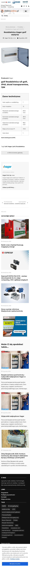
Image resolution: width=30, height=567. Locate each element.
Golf (5, 146)
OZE (4, 506)
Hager (10, 146)
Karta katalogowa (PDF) (8, 137)
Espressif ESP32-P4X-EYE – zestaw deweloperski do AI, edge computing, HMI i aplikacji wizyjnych (14, 278)
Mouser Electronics (7, 523)
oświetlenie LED (15, 528)
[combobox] (15, 16)
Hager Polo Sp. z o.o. (9, 175)
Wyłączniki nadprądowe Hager (12, 416)
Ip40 (14, 146)
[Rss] (28, 6)
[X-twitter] (26, 6)
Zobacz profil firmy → (9, 187)
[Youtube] (21, 6)
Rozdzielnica (20, 146)
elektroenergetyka (7, 525)
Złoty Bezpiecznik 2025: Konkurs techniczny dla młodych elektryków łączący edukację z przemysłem (14, 456)
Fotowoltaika (6, 515)
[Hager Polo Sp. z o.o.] (7, 167)
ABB (16, 525)
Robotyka (4, 537)
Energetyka (13, 506)
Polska (15, 520)
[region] (15, 555)
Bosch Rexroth (6, 520)
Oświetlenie (5, 528)
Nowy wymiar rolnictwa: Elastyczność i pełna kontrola (12, 310)
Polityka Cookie (14, 559)
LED (13, 509)
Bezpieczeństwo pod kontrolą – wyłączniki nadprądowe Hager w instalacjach (13, 377)
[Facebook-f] (24, 6)
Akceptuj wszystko (15, 564)
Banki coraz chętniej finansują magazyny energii (12, 246)
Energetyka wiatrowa (18, 530)
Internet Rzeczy (6, 530)
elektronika (6, 509)
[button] (25, 11)
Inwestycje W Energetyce (8, 532)
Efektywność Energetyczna (10, 517)
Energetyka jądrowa (7, 535)
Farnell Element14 (19, 535)
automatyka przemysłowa (11, 512)
